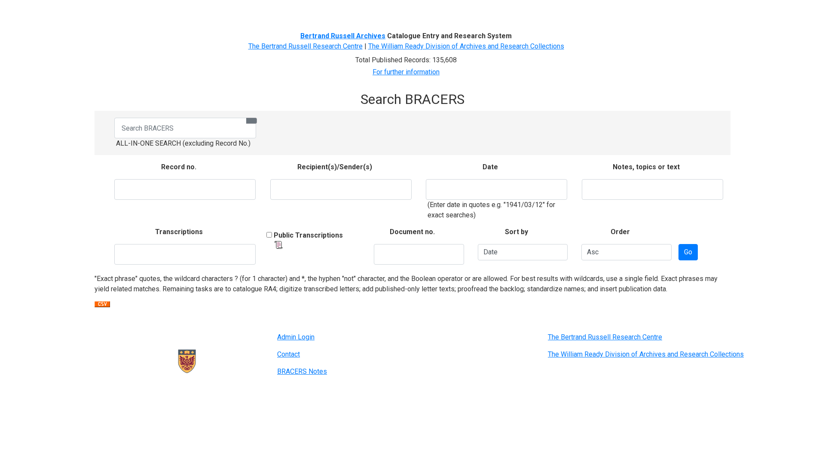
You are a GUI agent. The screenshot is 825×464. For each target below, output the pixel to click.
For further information (406, 72)
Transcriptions (179, 232)
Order (620, 232)
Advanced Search (243, 12)
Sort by (516, 232)
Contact (288, 354)
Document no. (412, 232)
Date (490, 167)
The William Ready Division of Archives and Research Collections (466, 46)
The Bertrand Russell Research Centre (305, 46)
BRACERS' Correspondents (170, 12)
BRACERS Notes (302, 371)
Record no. (178, 167)
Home (113, 12)
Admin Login (296, 337)
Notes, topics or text (646, 167)
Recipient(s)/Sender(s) (334, 167)
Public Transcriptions (308, 235)
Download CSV (102, 306)
